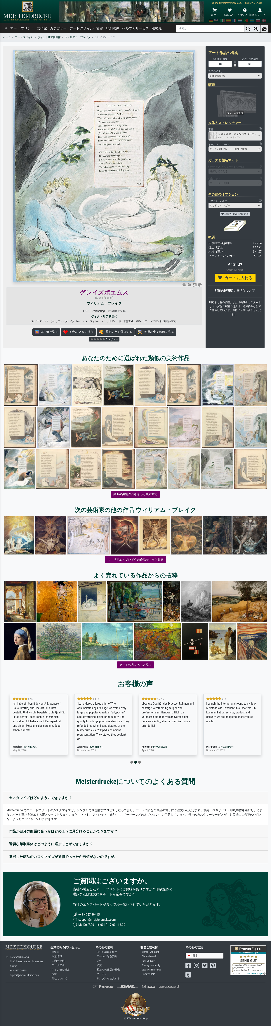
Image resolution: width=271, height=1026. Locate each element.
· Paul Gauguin (147, 960)
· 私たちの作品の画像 (107, 969)
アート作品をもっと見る (135, 665)
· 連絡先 (55, 952)
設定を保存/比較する (236, 213)
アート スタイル (81, 28)
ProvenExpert (30, 746)
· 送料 (98, 960)
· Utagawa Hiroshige (150, 969)
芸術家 (42, 28)
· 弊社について (59, 978)
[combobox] (235, 76)
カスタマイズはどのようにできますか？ (40, 798)
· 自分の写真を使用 (106, 952)
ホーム (7, 37)
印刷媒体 (112, 28)
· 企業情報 (56, 956)
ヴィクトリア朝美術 (49, 37)
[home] (6, 28)
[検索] (248, 28)
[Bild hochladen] (264, 28)
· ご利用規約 (58, 960)
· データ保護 (58, 965)
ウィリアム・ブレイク (78, 37)
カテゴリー (58, 28)
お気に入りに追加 (80, 332)
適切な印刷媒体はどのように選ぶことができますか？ (51, 844)
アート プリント (22, 28)
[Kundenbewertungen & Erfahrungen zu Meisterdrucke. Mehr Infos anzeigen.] (248, 960)
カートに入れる (237, 278)
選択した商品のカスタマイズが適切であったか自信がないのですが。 (63, 857)
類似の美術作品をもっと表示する (135, 494)
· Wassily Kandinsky (150, 965)
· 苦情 (54, 974)
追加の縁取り (215, 71)
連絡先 (157, 28)
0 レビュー (111, 339)
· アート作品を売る (106, 956)
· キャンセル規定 (60, 969)
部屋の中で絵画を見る (158, 332)
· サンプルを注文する (107, 978)
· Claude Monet (148, 956)
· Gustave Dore (147, 974)
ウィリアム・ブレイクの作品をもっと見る (135, 559)
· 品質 (98, 965)
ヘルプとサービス (135, 28)
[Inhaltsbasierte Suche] (256, 28)
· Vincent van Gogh (149, 952)
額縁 (99, 28)
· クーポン (101, 974)
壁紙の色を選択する (117, 332)
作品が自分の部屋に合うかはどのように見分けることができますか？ (63, 831)
